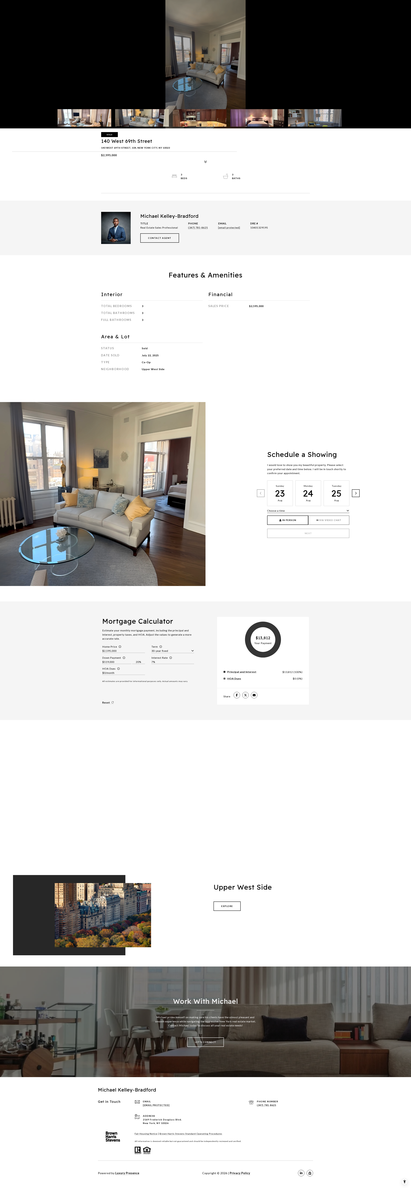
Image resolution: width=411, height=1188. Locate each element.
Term (154, 646)
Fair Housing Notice (146, 1133)
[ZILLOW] (310, 1173)
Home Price (109, 646)
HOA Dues (109, 668)
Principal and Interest (241, 672)
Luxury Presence (127, 1173)
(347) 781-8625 (198, 227)
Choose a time (276, 510)
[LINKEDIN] (301, 1173)
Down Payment (111, 657)
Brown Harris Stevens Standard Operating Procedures (191, 1133)
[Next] (356, 493)
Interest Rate (159, 657)
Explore (227, 906)
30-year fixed (159, 650)
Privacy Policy (240, 1173)
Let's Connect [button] (205, 1042)
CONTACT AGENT (159, 238)
